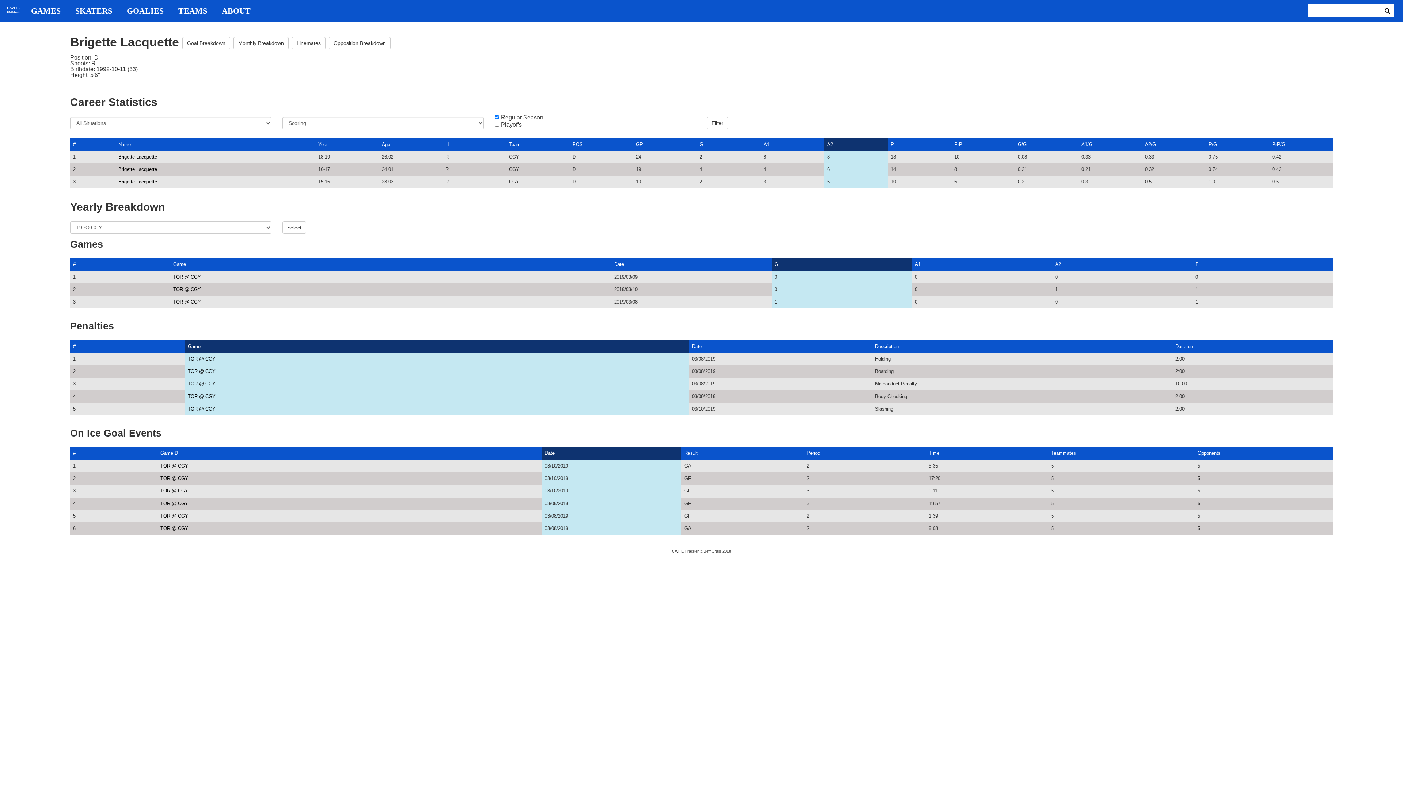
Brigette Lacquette (137, 157)
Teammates (1063, 453)
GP (639, 144)
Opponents (1209, 453)
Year (323, 144)
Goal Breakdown (206, 43)
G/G (1022, 144)
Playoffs (511, 125)
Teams (192, 11)
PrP (958, 144)
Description (887, 346)
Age (386, 144)
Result (691, 453)
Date (619, 264)
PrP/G (1278, 144)
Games (46, 11)
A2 (830, 144)
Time (934, 453)
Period (813, 453)
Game (179, 264)
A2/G (1150, 144)
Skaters (93, 11)
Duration (1184, 346)
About (236, 11)
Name (124, 144)
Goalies (145, 11)
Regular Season (522, 118)
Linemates (309, 43)
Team (515, 144)
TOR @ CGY (187, 277)
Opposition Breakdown (360, 43)
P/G (1213, 144)
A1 (766, 144)
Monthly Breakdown (261, 43)
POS (578, 144)
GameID (169, 453)
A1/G (1086, 144)
